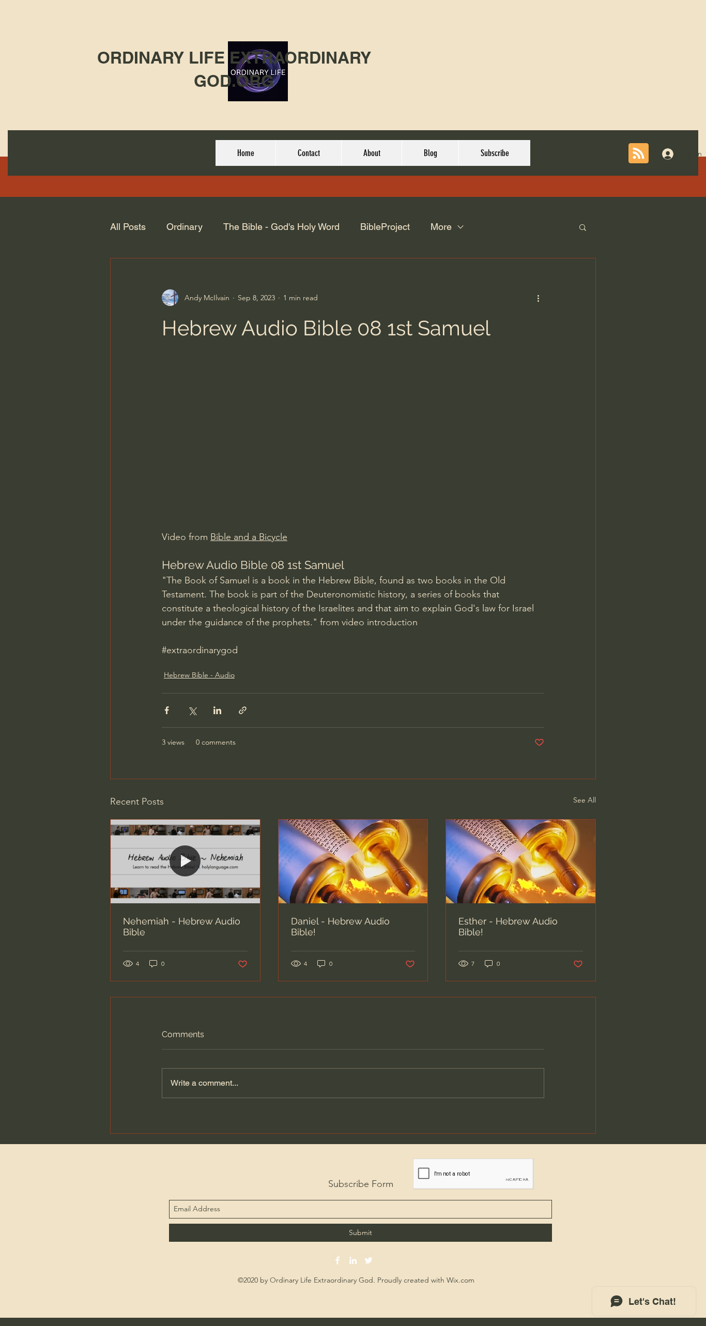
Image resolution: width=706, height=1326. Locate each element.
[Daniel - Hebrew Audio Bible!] (353, 861)
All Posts (128, 226)
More (441, 226)
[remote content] (353, 447)
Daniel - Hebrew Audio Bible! (340, 926)
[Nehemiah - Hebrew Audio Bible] (185, 861)
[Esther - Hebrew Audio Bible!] (520, 861)
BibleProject (385, 226)
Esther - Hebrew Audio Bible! (508, 926)
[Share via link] (243, 710)
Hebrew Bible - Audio (199, 675)
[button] (583, 227)
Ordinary (184, 226)
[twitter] (368, 1260)
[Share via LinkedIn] (217, 710)
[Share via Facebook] (167, 710)
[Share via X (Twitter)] (192, 710)
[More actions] (538, 297)
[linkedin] (353, 1260)
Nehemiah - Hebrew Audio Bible (181, 926)
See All (584, 800)
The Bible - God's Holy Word (281, 226)
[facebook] (337, 1260)
